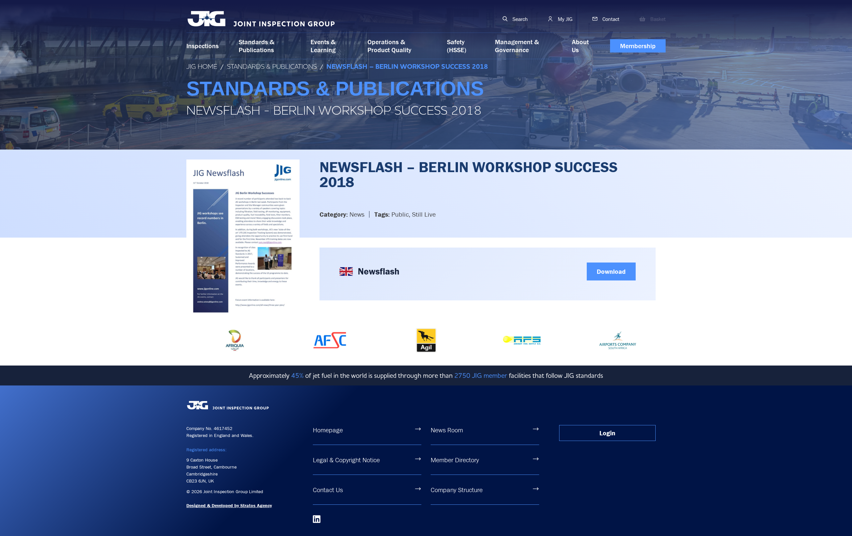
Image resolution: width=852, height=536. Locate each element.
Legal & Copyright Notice (346, 460)
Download (611, 271)
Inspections (202, 46)
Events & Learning (323, 46)
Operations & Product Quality (389, 46)
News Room (447, 430)
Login (607, 433)
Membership (638, 46)
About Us (580, 46)
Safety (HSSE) (456, 46)
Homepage (328, 430)
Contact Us (328, 489)
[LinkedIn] (316, 519)
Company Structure (457, 489)
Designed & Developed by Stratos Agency (229, 505)
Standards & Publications (256, 46)
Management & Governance (517, 46)
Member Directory (455, 460)
